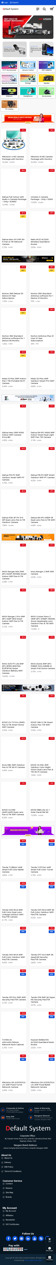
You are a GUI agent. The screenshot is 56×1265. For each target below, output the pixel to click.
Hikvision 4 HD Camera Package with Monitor (13, 158)
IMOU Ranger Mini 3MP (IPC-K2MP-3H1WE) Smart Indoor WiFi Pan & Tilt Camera (14, 575)
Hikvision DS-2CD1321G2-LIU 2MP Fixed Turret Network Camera (14, 1084)
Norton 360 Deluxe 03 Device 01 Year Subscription (12, 295)
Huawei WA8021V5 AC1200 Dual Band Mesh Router (42, 1042)
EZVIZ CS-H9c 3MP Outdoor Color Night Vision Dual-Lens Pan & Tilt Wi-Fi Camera (42, 768)
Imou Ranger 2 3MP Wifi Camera (42, 572)
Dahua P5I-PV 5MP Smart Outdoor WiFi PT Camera (43, 476)
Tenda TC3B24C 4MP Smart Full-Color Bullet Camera (13, 869)
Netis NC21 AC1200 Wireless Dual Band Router (40, 241)
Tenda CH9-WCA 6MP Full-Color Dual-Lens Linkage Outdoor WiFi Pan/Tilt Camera (12, 913)
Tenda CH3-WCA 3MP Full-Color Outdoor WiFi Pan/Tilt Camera (13, 957)
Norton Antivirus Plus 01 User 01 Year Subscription (42, 338)
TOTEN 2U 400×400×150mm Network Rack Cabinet (13, 1042)
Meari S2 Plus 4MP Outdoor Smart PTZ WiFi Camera (42, 380)
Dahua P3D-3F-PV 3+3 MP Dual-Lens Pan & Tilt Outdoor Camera (13, 520)
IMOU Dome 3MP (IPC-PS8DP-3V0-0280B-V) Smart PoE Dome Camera (43, 666)
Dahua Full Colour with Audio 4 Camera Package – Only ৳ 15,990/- (14, 199)
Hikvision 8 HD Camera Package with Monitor (42, 158)
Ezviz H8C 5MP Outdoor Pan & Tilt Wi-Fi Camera (13, 766)
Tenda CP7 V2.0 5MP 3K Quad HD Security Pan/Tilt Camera (42, 957)
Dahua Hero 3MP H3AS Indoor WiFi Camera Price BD (13, 434)
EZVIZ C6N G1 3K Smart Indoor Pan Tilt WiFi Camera (42, 724)
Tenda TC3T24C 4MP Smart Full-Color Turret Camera (42, 869)
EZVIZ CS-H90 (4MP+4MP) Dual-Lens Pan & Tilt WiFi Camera (13, 812)
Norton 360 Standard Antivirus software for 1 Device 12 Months (42, 295)
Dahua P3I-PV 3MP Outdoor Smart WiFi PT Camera (13, 477)
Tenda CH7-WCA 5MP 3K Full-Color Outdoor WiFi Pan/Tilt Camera (42, 912)
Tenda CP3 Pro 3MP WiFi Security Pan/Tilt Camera (14, 998)
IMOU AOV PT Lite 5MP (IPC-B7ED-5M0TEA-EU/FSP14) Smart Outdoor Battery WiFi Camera (13, 668)
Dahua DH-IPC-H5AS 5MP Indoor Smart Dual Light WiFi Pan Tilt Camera (43, 434)
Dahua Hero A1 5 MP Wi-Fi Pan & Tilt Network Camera (13, 241)
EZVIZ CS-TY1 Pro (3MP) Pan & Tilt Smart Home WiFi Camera (13, 724)
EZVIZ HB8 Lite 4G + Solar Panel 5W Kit (40, 811)
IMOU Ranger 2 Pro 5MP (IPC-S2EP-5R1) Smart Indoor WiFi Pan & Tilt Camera (13, 620)
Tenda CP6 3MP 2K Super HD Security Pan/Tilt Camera (43, 999)
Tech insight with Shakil (33, 1260)
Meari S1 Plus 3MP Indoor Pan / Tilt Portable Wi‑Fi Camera (14, 380)
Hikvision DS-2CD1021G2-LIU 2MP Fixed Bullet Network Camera (43, 1084)
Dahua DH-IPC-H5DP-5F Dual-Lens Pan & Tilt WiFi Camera (43, 520)
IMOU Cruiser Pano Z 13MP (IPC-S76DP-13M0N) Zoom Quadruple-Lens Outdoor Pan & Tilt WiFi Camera (43, 621)
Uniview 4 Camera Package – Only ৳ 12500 (42, 198)
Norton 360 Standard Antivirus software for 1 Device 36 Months (13, 338)
